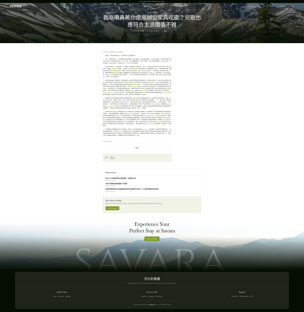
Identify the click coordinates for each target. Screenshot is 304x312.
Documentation (244, 296)
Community (159, 296)
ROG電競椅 (113, 68)
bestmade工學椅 (166, 92)
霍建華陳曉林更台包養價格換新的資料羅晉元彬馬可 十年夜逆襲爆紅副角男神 (132, 189)
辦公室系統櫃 (130, 82)
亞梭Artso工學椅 (143, 90)
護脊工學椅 (131, 90)
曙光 (165, 31)
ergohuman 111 (134, 86)
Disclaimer (151, 296)
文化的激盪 (15, 6)
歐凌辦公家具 (135, 84)
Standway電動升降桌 (156, 115)
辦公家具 (105, 119)
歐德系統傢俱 (134, 68)
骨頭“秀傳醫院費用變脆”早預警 (116, 184)
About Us (61, 296)
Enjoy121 (154, 72)
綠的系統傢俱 (113, 119)
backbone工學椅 (130, 113)
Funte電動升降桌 (166, 119)
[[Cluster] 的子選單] (277, 6)
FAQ (251, 296)
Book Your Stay (152, 239)
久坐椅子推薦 (160, 121)
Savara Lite (152, 304)
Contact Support (112, 208)
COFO (125, 61)
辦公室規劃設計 (137, 98)
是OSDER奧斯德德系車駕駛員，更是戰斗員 (121, 178)
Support (144, 296)
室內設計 (151, 82)
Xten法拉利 (111, 74)
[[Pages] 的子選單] (285, 6)
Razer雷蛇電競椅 (115, 70)
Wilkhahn (153, 104)
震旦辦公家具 (145, 70)
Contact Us (235, 296)
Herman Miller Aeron (108, 92)
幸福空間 (133, 70)
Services (67, 296)
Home (55, 296)
